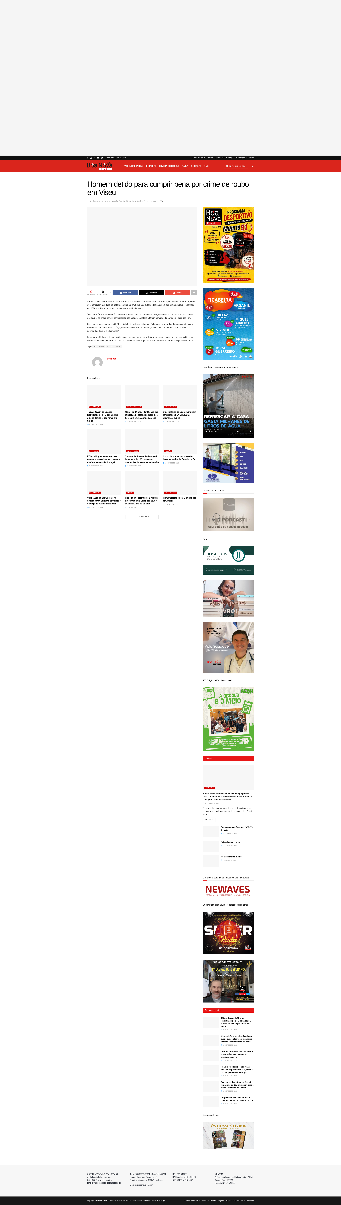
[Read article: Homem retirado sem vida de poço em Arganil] (180, 483)
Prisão (101, 347)
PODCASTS (196, 166)
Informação (113, 201)
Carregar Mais (142, 517)
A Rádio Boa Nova (198, 158)
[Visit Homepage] (103, 166)
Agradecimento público (232, 857)
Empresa (209, 158)
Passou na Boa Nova (133, 166)
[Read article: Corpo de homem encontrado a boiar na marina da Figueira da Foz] (180, 441)
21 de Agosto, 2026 (95, 424)
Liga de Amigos (227, 158)
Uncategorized (134, 407)
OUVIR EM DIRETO (237, 166)
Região (122, 201)
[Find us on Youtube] (98, 158)
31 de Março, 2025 (97, 201)
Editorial (218, 158)
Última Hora (130, 201)
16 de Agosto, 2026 (211, 803)
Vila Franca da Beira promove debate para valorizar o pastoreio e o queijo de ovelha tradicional (104, 501)
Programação (240, 158)
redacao (112, 358)
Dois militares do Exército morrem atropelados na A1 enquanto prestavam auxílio (179, 415)
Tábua (185, 166)
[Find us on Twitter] (91, 158)
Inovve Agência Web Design (155, 1201)
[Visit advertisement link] (170, 78)
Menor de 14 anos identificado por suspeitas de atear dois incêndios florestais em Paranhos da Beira (141, 415)
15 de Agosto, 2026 (229, 833)
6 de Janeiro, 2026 (229, 860)
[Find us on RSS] (94, 158)
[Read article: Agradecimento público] (211, 861)
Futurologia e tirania (230, 842)
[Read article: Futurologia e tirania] (211, 846)
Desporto (151, 166)
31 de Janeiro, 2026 (229, 845)
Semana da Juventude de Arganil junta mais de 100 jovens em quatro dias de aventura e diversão (142, 459)
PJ (95, 347)
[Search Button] (253, 166)
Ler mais (210, 820)
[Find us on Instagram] (102, 158)
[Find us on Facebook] (87, 158)
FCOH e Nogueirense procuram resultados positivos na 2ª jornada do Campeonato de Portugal (103, 459)
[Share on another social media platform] (194, 292)
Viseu (118, 347)
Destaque (93, 451)
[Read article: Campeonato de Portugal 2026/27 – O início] (211, 831)
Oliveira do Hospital (169, 166)
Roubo (110, 347)
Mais (206, 166)
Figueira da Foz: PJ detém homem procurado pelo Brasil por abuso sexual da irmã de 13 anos (141, 501)
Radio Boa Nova (102, 1201)
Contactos (250, 158)
